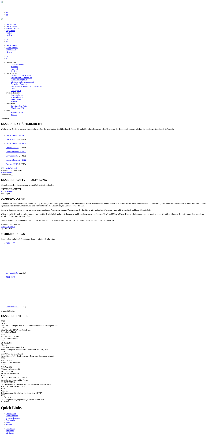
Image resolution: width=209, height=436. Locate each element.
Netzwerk (14, 69)
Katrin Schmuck (7, 172)
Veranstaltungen (12, 48)
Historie (9, 52)
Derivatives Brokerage (19, 84)
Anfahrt (14, 115)
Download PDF (12, 139)
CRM (13, 88)
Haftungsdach (16, 91)
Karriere (9, 35)
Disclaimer (10, 433)
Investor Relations (13, 28)
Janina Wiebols (6, 191)
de (7, 15)
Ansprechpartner (17, 112)
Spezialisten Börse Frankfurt (21, 78)
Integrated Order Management (22, 82)
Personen (14, 67)
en (7, 12)
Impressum (10, 431)
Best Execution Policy (19, 106)
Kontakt (9, 33)
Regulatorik (10, 31)
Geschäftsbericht (12, 45)
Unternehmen (11, 24)
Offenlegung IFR (17, 108)
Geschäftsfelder (12, 26)
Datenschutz (10, 429)
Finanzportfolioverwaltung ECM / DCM (26, 86)
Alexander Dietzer (8, 227)
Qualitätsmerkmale (18, 64)
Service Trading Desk (19, 80)
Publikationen (11, 50)
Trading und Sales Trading (21, 75)
